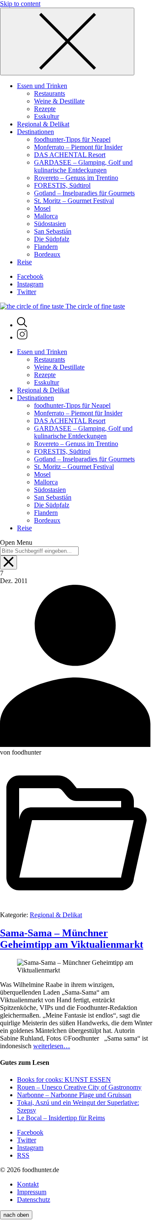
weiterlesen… (51, 1046)
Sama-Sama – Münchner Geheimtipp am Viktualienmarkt (71, 938)
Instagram (30, 284)
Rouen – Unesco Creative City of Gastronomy (79, 1087)
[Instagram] (22, 337)
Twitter (26, 291)
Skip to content (20, 3)
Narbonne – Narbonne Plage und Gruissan (74, 1094)
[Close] (67, 41)
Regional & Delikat (56, 914)
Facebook (30, 276)
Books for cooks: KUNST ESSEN (64, 1079)
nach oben (16, 1215)
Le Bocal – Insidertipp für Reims (61, 1117)
